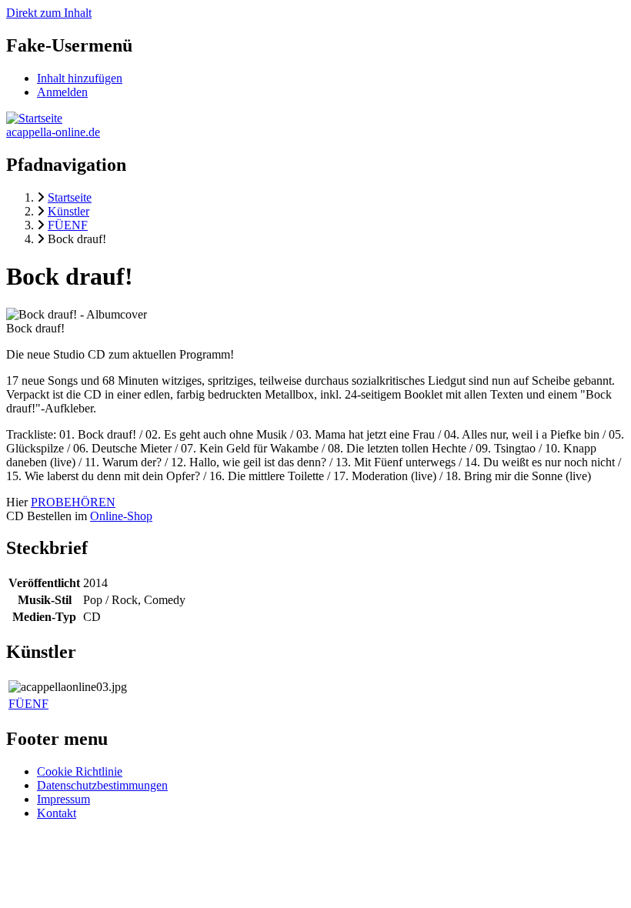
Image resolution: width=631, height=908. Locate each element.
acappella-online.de (53, 132)
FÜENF (28, 703)
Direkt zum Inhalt (49, 12)
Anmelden (62, 91)
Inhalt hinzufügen (79, 78)
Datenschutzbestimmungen (102, 785)
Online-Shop (121, 515)
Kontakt (56, 813)
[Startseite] (34, 118)
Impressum (63, 799)
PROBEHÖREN (73, 502)
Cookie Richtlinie (79, 771)
